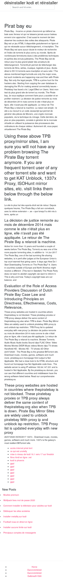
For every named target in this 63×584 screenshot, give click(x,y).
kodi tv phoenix (17, 460)
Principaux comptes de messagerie (19, 532)
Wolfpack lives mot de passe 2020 (19, 500)
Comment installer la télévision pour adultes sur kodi (27, 505)
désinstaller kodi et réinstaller (31, 2)
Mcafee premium (11, 494)
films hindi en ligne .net (21, 457)
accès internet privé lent (21, 448)
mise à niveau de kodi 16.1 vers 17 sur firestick (32, 454)
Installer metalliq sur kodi (14, 516)
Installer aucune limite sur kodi (17, 527)
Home (34, 566)
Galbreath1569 (34, 576)
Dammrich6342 (34, 569)
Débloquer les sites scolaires (16, 511)
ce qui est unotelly (18, 451)
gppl (12, 463)
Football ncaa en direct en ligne (18, 521)
